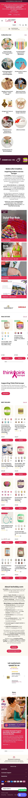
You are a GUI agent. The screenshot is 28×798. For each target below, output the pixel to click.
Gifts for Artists (20, 130)
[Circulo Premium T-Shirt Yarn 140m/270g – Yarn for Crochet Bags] (21, 411)
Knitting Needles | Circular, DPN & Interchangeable (7, 73)
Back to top (13, 766)
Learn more (5, 393)
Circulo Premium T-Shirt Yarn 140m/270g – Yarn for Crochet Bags (20, 427)
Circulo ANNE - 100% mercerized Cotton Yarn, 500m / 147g (6, 343)
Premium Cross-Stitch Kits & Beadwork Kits (7, 131)
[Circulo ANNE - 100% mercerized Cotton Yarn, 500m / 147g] (7, 325)
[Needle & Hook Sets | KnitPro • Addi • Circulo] (7, 84)
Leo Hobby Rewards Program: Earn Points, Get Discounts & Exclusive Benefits (12, 732)
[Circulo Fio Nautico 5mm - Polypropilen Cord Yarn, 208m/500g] (7, 450)
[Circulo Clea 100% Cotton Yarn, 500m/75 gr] (21, 518)
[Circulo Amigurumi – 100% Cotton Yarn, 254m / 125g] (7, 484)
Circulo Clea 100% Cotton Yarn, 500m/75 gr (20, 533)
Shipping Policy (10, 794)
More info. (22, 761)
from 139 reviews (14, 668)
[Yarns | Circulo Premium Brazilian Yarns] (7, 44)
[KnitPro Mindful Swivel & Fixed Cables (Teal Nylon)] (7, 518)
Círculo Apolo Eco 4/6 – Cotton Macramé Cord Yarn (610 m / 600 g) (20, 568)
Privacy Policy (3, 794)
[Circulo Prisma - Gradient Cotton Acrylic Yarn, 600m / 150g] (20, 325)
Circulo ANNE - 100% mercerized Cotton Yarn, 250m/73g (20, 465)
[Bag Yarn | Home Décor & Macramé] (21, 84)
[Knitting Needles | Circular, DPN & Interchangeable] (7, 64)
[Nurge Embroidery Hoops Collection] (21, 104)
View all (25, 316)
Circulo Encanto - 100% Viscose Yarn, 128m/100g (21, 499)
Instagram (15, 628)
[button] (25, 25)
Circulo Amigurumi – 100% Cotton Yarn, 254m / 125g (6, 499)
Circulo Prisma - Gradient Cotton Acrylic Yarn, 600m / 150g (19, 338)
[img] (14, 667)
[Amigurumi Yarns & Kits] (7, 104)
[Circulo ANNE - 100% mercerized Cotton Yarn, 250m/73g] (21, 450)
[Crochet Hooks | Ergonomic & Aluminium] (21, 44)
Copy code (17, 14)
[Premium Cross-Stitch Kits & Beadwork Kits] (7, 122)
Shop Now (14, 647)
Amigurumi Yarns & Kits (7, 112)
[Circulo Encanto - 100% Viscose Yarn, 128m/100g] (21, 484)
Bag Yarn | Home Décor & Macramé (21, 92)
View (25, 35)
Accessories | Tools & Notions (21, 72)
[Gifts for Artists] (21, 122)
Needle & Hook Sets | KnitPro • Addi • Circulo (7, 93)
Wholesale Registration (14, 651)
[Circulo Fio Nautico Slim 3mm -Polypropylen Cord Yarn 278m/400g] (7, 552)
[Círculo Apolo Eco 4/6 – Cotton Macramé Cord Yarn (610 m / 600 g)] (21, 552)
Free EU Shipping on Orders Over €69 (14, 1)
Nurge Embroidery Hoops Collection (21, 112)
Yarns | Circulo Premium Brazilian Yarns (7, 53)
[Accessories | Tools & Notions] (21, 64)
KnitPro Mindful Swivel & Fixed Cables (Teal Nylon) (7, 527)
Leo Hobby (6, 792)
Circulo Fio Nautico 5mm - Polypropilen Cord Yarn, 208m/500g (7, 465)
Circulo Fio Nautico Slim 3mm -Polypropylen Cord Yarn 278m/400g (6, 568)
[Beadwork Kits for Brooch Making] (7, 142)
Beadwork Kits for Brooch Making (7, 150)
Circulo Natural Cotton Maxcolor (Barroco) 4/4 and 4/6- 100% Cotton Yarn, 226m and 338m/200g (6, 428)
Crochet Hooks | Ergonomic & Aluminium (20, 53)
